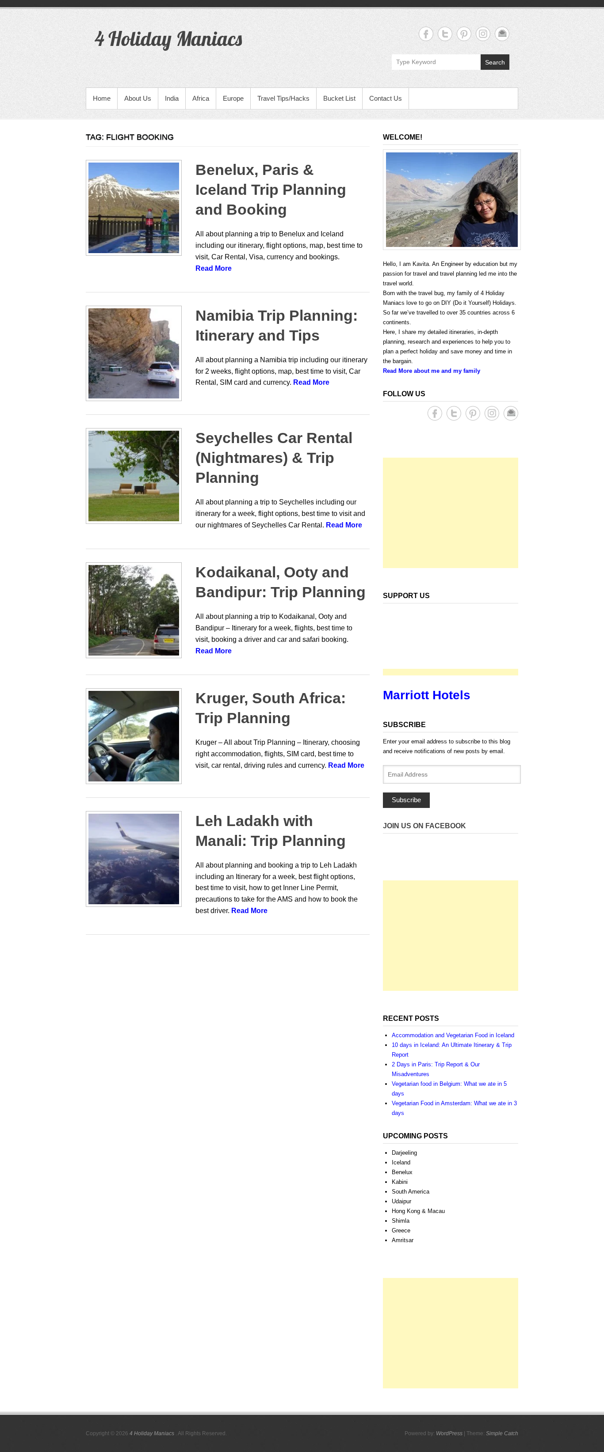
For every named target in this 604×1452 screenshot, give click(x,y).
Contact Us (385, 98)
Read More (213, 268)
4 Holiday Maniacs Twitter (445, 34)
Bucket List (339, 98)
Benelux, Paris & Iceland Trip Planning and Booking (270, 189)
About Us (137, 98)
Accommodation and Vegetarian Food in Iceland (453, 1035)
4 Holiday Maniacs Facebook (426, 34)
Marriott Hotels (426, 695)
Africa (200, 98)
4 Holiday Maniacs (168, 38)
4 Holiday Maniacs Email (502, 34)
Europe (233, 98)
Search (495, 62)
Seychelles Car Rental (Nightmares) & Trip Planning (273, 457)
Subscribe (406, 800)
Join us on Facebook (424, 826)
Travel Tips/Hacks (283, 98)
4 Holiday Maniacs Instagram (483, 34)
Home (102, 98)
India (172, 98)
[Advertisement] (450, 513)
